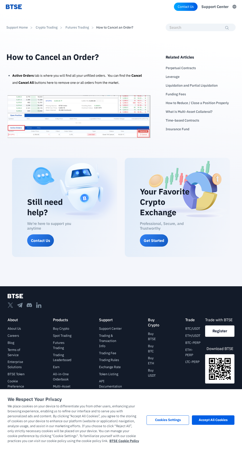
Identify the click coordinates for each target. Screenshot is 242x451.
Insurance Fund (177, 129)
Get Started (154, 240)
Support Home (17, 27)
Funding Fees (176, 94)
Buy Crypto (61, 328)
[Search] (227, 28)
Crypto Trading (46, 27)
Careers (13, 335)
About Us (14, 328)
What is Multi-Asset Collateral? (189, 112)
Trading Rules (109, 360)
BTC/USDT (192, 328)
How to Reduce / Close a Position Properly (197, 103)
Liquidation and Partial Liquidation (192, 85)
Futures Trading (77, 27)
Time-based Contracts (182, 120)
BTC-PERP (192, 343)
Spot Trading (62, 335)
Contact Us (186, 6)
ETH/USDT (192, 335)
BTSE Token (16, 374)
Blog (11, 343)
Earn (56, 367)
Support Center (215, 6)
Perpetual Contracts (181, 68)
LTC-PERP (192, 362)
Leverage (173, 77)
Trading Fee (107, 353)
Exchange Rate (110, 367)
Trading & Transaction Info (107, 340)
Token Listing (108, 374)
